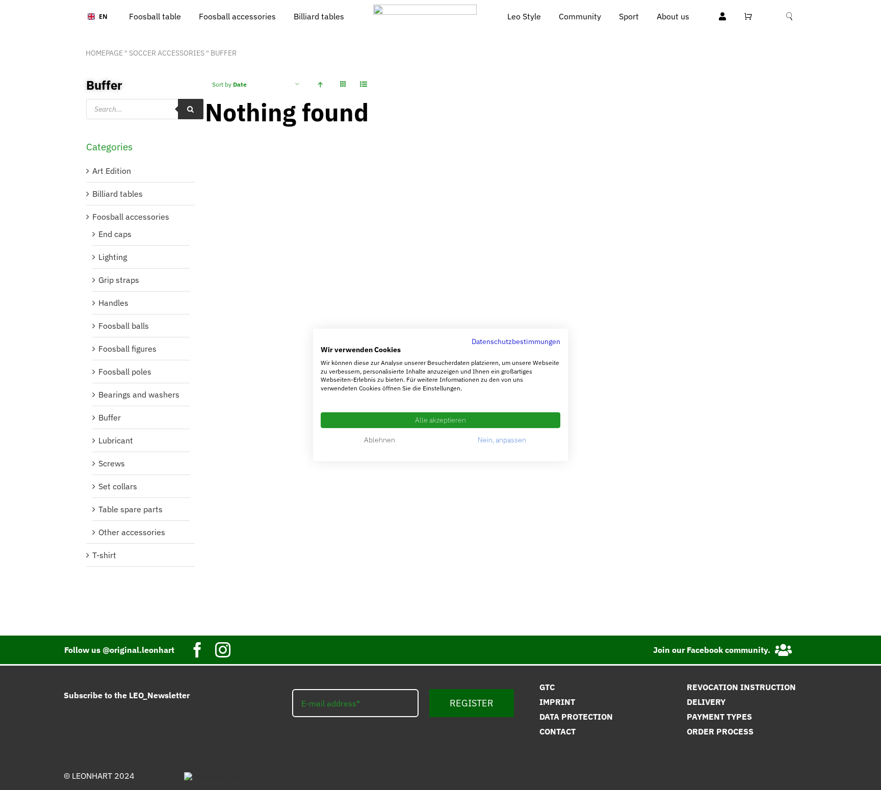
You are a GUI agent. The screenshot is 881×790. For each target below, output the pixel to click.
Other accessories (131, 532)
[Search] (190, 109)
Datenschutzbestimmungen (516, 341)
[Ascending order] (320, 84)
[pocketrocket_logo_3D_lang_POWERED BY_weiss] (214, 776)
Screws (111, 463)
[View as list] (363, 84)
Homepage (104, 53)
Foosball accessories (130, 217)
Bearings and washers (138, 394)
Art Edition (111, 171)
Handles (113, 303)
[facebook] (197, 649)
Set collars (117, 486)
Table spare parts (130, 509)
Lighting (112, 257)
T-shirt (104, 555)
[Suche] (789, 16)
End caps (115, 234)
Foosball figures (127, 349)
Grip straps (118, 280)
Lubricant (115, 440)
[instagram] (222, 649)
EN (99, 16)
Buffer (109, 417)
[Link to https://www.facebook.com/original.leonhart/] (783, 650)
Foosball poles (124, 371)
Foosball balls (123, 326)
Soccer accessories (166, 53)
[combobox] (94, 16)
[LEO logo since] (425, 9)
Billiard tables (117, 194)
